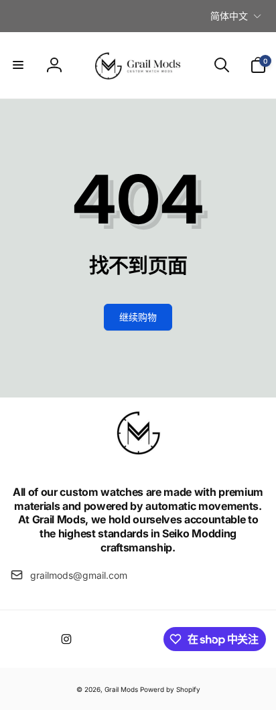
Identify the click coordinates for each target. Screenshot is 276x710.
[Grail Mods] (138, 455)
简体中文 (229, 15)
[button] (18, 65)
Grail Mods (121, 689)
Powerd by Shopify (170, 689)
